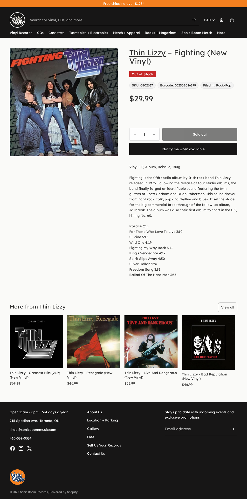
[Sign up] (232, 429)
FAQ (90, 437)
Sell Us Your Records (104, 445)
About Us (94, 412)
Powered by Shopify (63, 492)
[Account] (221, 20)
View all (227, 307)
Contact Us (96, 453)
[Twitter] (29, 448)
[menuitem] (221, 32)
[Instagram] (21, 448)
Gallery (93, 429)
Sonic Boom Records (34, 492)
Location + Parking (102, 420)
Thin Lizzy (147, 52)
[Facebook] (12, 448)
